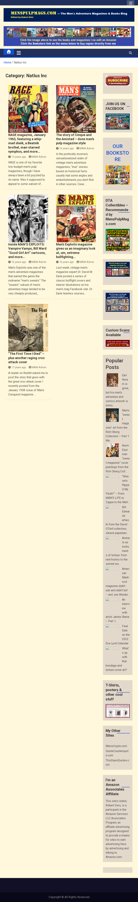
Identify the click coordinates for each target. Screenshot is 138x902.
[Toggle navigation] (19, 53)
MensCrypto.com (116, 746)
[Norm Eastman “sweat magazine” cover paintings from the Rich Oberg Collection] (112, 450)
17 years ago (19, 367)
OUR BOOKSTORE (117, 152)
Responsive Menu (130, 4)
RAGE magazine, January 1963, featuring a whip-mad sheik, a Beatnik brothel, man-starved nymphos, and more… (27, 143)
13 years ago (19, 156)
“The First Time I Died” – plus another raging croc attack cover (26, 358)
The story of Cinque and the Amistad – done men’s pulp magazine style (75, 139)
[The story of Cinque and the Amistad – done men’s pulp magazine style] (76, 109)
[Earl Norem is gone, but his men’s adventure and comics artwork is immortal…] (112, 380)
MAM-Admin (39, 156)
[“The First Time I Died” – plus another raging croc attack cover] (28, 328)
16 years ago (66, 148)
